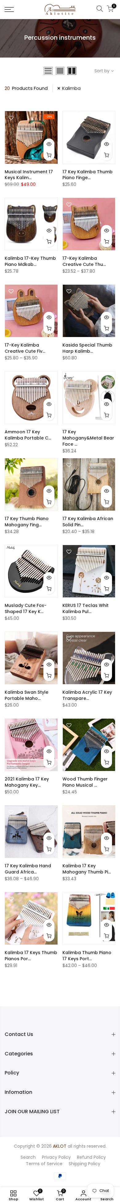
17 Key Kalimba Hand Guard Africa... (28, 869)
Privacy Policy (56, 1157)
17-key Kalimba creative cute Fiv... (25, 348)
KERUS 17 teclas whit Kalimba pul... (85, 608)
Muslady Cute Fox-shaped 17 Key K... (25, 608)
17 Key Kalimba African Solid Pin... (87, 522)
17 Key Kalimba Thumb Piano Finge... (87, 175)
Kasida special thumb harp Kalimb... (87, 348)
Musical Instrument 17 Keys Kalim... (29, 175)
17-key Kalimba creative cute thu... (84, 261)
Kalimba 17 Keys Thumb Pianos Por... (31, 955)
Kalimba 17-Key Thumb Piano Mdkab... (30, 261)
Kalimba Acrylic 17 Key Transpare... (87, 695)
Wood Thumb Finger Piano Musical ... (85, 782)
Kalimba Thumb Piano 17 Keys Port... (86, 955)
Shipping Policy (84, 1164)
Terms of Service (44, 1164)
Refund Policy (91, 1157)
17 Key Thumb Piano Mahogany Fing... (27, 522)
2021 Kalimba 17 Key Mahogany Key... (27, 782)
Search (28, 1157)
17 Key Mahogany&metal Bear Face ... (88, 438)
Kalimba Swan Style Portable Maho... (26, 695)
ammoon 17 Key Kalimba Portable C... (28, 435)
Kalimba (71, 88)
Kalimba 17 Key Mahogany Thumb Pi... (86, 869)
